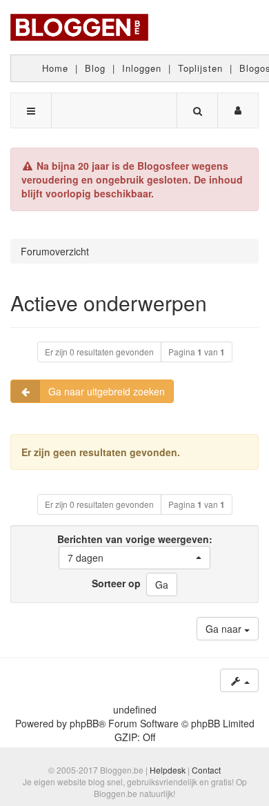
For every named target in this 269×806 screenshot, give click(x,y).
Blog (95, 68)
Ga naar (225, 629)
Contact (206, 770)
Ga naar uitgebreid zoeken (106, 391)
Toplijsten (200, 68)
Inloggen (141, 68)
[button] (134, 557)
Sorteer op (116, 583)
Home (55, 68)
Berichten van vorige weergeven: (134, 548)
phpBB (84, 723)
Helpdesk (168, 770)
